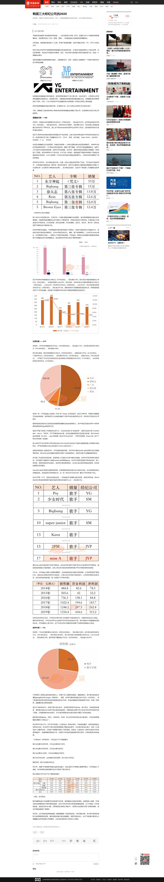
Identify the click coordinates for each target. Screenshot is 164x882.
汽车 (68, 6)
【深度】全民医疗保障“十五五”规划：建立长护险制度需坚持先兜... (118, 51)
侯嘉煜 (108, 78)
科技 (47, 6)
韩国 (42, 832)
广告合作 (104, 879)
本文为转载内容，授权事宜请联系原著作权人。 (47, 826)
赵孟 (107, 221)
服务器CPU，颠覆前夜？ (116, 243)
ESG (101, 6)
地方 (79, 6)
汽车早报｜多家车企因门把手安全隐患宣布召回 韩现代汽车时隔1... (118, 193)
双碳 (107, 6)
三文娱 (34, 24)
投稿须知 (115, 879)
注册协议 (109, 879)
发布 (96, 864)
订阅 (127, 16)
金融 (52, 6)
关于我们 (93, 879)
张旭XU (108, 55)
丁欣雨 (108, 101)
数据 (96, 6)
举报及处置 (126, 879)
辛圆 (107, 124)
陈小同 (108, 198)
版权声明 (120, 879)
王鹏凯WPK (113, 78)
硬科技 (85, 6)
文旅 (91, 6)
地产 (63, 6)
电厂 (112, 6)
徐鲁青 (112, 173)
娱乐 (35, 832)
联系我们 (98, 879)
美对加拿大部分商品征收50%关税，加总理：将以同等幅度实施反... (118, 145)
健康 (73, 6)
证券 (57, 6)
